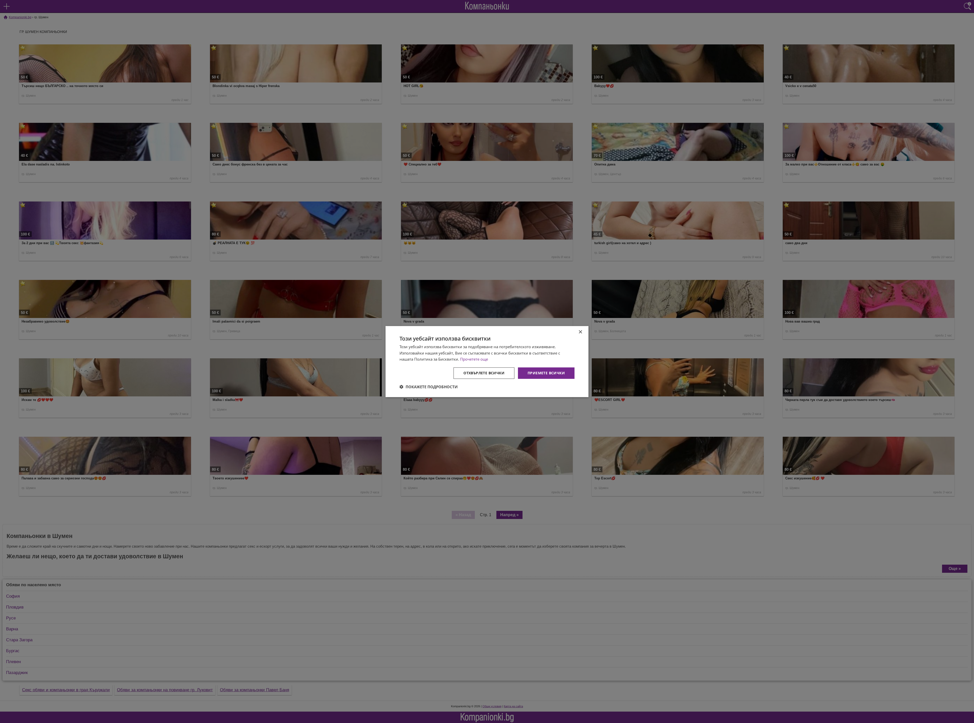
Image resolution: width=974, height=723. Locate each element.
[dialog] (487, 361)
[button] (428, 387)
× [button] (580, 332)
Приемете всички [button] (546, 373)
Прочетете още (474, 359)
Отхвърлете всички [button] (484, 373)
